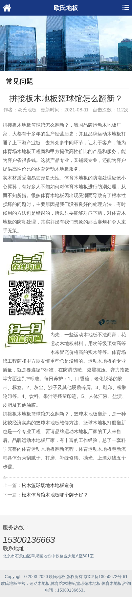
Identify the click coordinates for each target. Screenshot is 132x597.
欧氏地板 (9, 583)
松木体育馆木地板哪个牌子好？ (55, 494)
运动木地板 (39, 583)
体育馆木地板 (63, 583)
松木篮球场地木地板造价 (48, 485)
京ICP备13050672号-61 (106, 576)
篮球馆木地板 (88, 583)
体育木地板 (112, 583)
